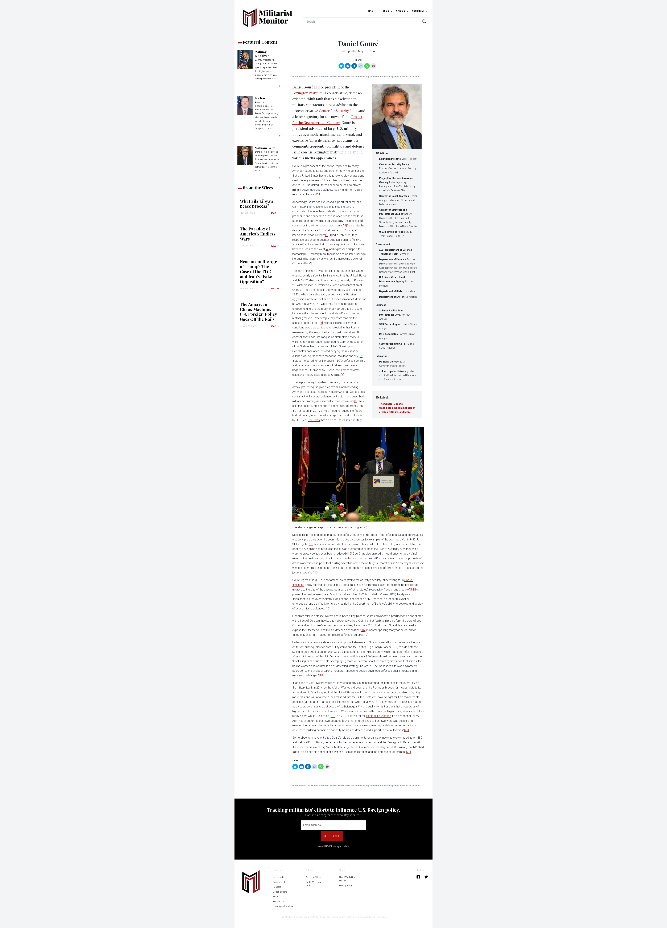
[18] (321, 675)
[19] (333, 716)
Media (276, 896)
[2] (345, 225)
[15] (328, 608)
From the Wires (313, 877)
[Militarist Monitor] (267, 15)
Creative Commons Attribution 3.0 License (367, 917)
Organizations (280, 891)
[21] (408, 752)
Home (369, 11)
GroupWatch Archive (283, 906)
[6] (321, 322)
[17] (366, 634)
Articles (400, 11)
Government (279, 882)
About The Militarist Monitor (348, 879)
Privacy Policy (345, 885)
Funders (277, 887)
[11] (311, 544)
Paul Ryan (314, 420)
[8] (342, 374)
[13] (316, 572)
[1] (319, 194)
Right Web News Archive (314, 884)
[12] (349, 553)
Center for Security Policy (339, 110)
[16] (363, 630)
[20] (406, 730)
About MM (418, 11)
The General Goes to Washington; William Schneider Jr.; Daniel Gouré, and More (397, 408)
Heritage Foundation (378, 716)
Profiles (384, 11)
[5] (312, 263)
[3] (326, 235)
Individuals (278, 877)
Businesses (278, 901)
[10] (368, 527)
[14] (412, 589)
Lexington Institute (307, 93)
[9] (355, 401)
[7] (361, 356)
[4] (327, 249)
